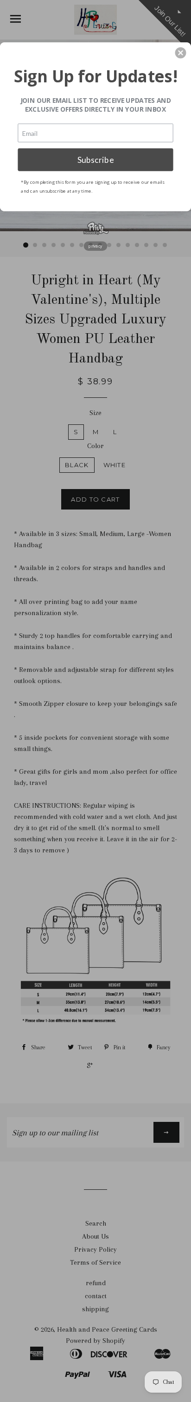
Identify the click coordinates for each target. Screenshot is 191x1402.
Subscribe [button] (95, 159)
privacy (95, 245)
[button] (180, 52)
